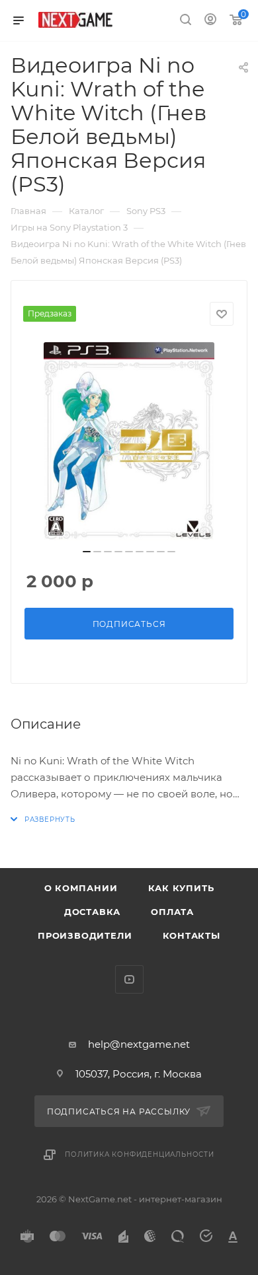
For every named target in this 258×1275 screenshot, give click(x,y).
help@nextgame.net (139, 1044)
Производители (85, 935)
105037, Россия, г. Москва (138, 1074)
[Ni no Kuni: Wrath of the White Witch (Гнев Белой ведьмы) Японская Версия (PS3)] (129, 441)
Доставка (92, 911)
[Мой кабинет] (210, 21)
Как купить (181, 888)
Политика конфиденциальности (139, 1154)
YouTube (129, 979)
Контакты (191, 935)
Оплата (172, 911)
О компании (81, 888)
